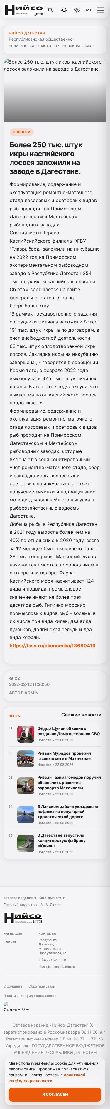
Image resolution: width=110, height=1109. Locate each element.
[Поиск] (50, 10)
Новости (22, 132)
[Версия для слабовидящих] (77, 10)
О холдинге (13, 986)
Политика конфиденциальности (30, 996)
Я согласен (55, 1094)
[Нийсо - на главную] (28, 10)
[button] (100, 10)
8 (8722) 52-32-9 (52, 960)
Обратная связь (41, 986)
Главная (10, 942)
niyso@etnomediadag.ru (57, 967)
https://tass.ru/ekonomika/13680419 (53, 645)
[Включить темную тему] (64, 10)
